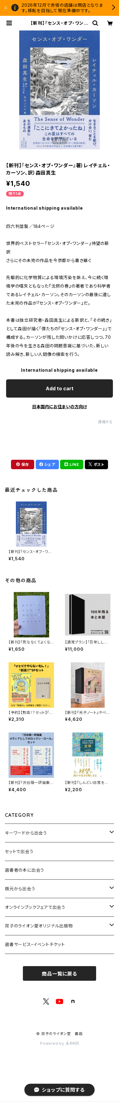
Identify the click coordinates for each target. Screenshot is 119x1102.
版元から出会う (20, 888)
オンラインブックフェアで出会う (35, 907)
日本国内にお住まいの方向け (59, 406)
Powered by (53, 1043)
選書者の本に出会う (24, 870)
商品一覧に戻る (59, 974)
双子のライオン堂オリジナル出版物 (39, 925)
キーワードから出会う (26, 832)
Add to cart (60, 388)
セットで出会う (19, 851)
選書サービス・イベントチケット (35, 944)
